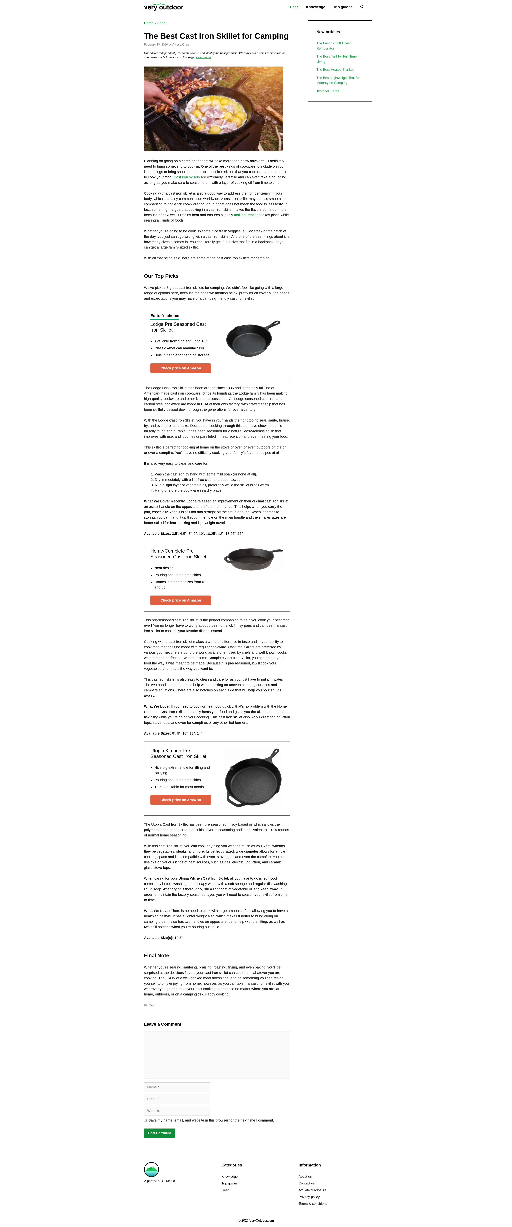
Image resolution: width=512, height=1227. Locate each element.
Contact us (307, 1183)
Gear (294, 7)
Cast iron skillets (187, 177)
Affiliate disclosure (312, 1190)
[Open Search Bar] (362, 7)
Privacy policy (309, 1197)
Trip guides (342, 7)
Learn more (203, 57)
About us (305, 1176)
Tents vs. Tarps (327, 91)
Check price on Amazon (180, 368)
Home (149, 23)
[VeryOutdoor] (164, 7)
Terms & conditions (313, 1204)
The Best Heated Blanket (335, 70)
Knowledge (315, 7)
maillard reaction (247, 215)
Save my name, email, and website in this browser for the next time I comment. (211, 1120)
